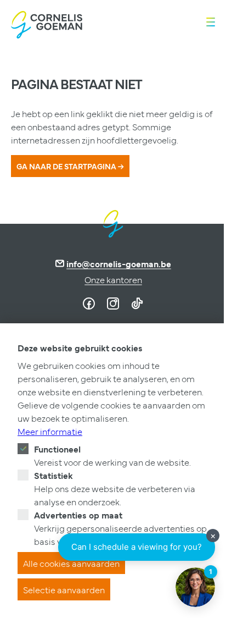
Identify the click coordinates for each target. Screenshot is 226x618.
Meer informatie (50, 431)
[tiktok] (137, 303)
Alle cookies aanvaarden (71, 563)
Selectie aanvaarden (64, 589)
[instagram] (113, 303)
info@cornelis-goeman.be (118, 263)
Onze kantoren (113, 279)
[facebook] (88, 303)
